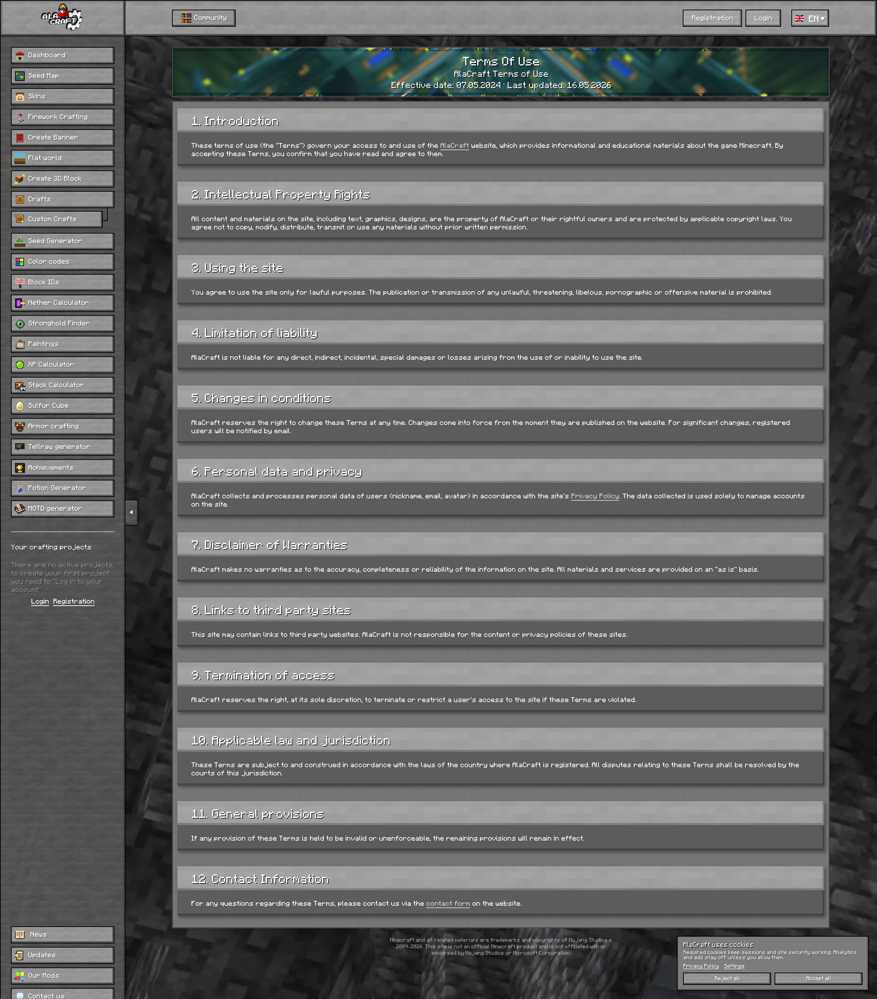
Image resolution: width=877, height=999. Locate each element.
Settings (734, 966)
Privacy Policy (595, 495)
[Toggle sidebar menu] (131, 513)
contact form (448, 903)
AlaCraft (454, 145)
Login (40, 601)
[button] (810, 18)
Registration (74, 601)
